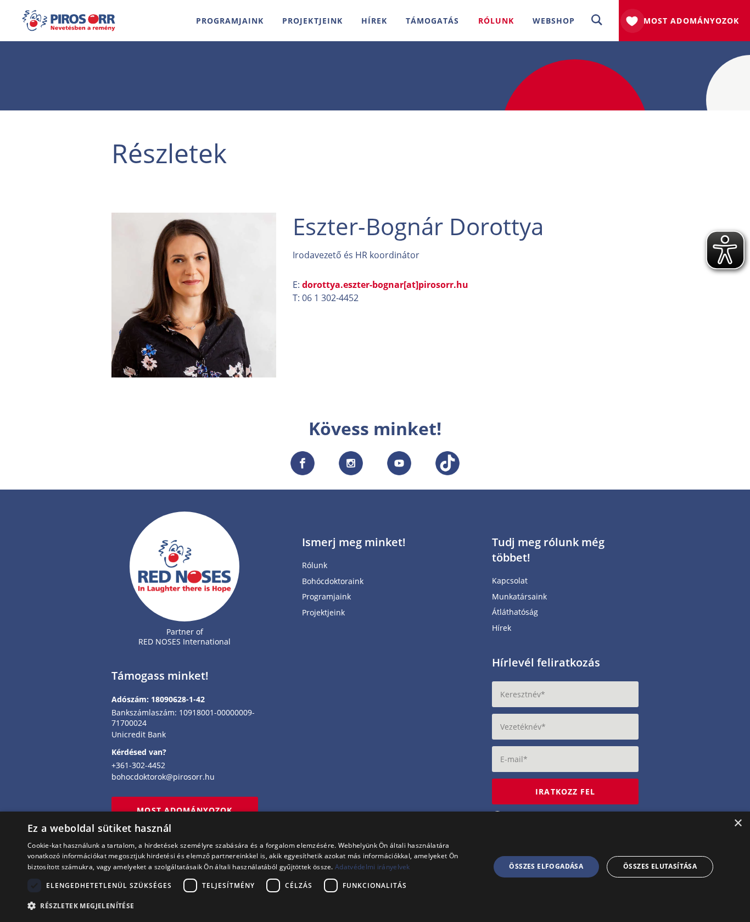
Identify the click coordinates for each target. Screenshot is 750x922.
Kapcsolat (510, 581)
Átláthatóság (515, 612)
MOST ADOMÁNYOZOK (184, 810)
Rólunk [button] (496, 20)
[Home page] (184, 566)
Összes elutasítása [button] (660, 866)
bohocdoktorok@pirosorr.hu (163, 776)
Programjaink (326, 597)
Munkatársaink (519, 597)
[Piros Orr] (68, 16)
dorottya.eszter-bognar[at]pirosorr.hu (385, 285)
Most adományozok (691, 20)
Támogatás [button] (432, 20)
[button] (596, 20)
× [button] (738, 823)
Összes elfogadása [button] (546, 866)
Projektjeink (323, 613)
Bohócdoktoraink (332, 581)
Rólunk (314, 565)
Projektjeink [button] (312, 20)
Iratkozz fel (565, 791)
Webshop (554, 20)
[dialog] (375, 867)
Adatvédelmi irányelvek (372, 866)
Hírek (374, 20)
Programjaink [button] (230, 20)
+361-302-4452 (138, 765)
